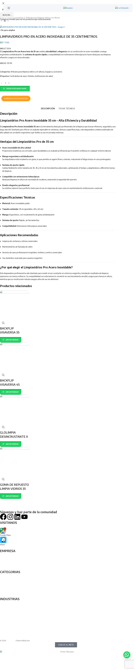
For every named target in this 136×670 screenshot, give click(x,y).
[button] (126, 654)
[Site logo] (68, 8)
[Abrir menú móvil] (8, 8)
